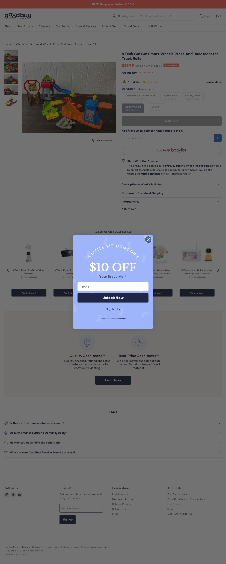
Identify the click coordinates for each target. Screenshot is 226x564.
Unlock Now (113, 297)
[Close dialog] (148, 240)
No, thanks (113, 309)
